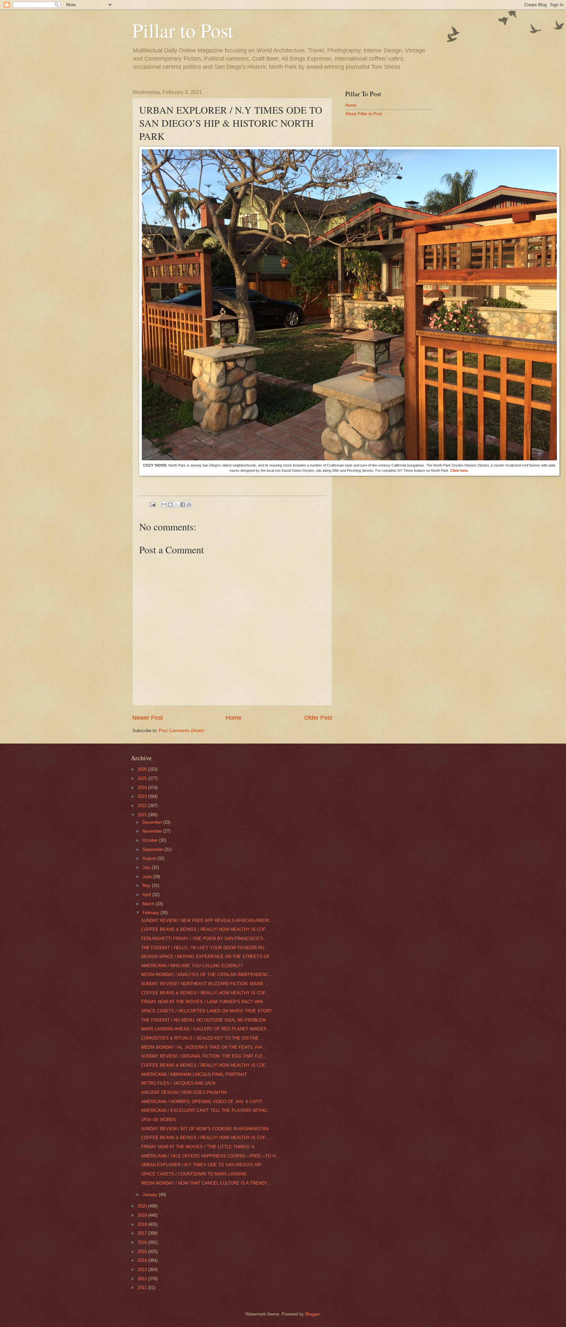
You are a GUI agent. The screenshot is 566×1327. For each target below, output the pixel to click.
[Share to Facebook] (182, 504)
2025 (143, 778)
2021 (143, 814)
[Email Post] (152, 504)
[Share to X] (176, 504)
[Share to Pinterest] (189, 504)
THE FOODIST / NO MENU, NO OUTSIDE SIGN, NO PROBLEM (203, 1020)
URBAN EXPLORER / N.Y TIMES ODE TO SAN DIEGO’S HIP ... (204, 1164)
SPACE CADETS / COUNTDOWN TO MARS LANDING (194, 1173)
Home (233, 717)
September (153, 849)
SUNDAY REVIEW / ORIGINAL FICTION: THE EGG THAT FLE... (204, 1056)
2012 (143, 1278)
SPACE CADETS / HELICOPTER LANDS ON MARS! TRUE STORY (206, 1010)
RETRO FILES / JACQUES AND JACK (178, 1083)
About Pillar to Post (363, 113)
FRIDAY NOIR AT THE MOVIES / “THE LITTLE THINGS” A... (199, 1146)
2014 (143, 1260)
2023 (143, 796)
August (149, 858)
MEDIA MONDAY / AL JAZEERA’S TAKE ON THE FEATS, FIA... (203, 1047)
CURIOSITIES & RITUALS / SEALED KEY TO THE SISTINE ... (202, 1038)
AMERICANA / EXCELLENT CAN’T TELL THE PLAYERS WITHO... (206, 1110)
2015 (143, 1251)
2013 (143, 1269)
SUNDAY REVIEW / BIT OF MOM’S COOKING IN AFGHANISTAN (205, 1128)
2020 (143, 1206)
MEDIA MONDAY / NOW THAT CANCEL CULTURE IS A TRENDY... (206, 1183)
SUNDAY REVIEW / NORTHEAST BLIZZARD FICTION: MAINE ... (205, 983)
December (152, 822)
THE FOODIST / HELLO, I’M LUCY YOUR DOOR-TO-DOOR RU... (204, 947)
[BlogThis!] (170, 504)
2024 (143, 787)
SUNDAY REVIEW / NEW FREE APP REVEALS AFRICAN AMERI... (207, 920)
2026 (143, 769)
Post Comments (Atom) (181, 730)
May (147, 885)
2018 (143, 1224)
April (147, 894)
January (150, 1194)
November (152, 831)
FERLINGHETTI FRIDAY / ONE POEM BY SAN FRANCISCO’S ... (205, 938)
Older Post (318, 717)
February (151, 912)
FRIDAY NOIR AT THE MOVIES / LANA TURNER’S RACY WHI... (204, 1001)
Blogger (312, 1314)
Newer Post (147, 717)
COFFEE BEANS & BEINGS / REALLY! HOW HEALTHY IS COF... (205, 929)
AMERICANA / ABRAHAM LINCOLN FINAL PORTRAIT (194, 1074)
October (150, 840)
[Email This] (164, 504)
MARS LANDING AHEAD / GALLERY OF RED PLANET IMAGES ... (206, 1028)
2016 (143, 1242)
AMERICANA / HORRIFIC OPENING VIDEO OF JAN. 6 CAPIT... (203, 1101)
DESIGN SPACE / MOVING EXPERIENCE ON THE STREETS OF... (207, 956)
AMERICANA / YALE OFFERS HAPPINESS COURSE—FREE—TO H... (210, 1155)
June (147, 876)
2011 (143, 1287)
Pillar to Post (183, 30)
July (147, 867)
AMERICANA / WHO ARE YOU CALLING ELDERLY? (192, 965)
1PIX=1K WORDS (158, 1119)
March (149, 903)
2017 (143, 1233)
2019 (143, 1215)
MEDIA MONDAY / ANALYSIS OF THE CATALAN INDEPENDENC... (206, 974)
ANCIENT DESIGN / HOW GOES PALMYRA (184, 1092)
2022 (143, 805)
